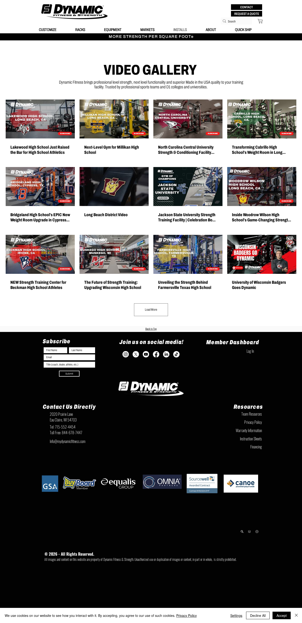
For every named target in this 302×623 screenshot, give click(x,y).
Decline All (258, 615)
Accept (282, 615)
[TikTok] (176, 354)
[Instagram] (125, 354)
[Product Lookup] (242, 531)
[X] (136, 354)
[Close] (296, 615)
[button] (246, 7)
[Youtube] (146, 354)
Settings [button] (236, 615)
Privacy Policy (186, 615)
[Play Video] (40, 119)
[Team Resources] (249, 531)
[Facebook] (156, 354)
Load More (151, 309)
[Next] (257, 531)
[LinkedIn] (166, 354)
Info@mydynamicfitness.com (67, 441)
